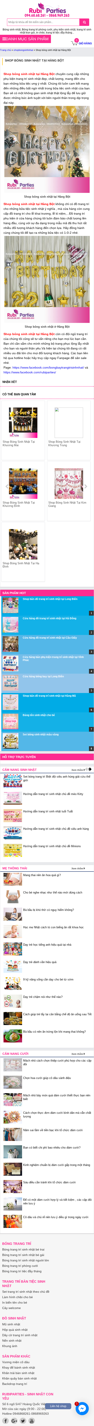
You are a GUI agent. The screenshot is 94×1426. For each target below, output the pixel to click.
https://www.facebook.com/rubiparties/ (29, 372)
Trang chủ (5, 50)
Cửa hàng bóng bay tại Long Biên (43, 676)
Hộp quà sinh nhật (15, 1329)
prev (7, 486)
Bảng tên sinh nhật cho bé (39, 715)
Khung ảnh (9, 1346)
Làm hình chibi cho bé (17, 1297)
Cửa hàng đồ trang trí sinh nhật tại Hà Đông (49, 618)
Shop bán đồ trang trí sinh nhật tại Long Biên (50, 599)
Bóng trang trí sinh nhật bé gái (23, 1255)
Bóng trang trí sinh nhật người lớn (25, 1260)
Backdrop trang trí (14, 1384)
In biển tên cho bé (14, 1302)
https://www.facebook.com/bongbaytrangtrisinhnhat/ (48, 367)
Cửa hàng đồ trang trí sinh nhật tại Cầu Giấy (50, 637)
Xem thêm (77, 770)
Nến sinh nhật (11, 1340)
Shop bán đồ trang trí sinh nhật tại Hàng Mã (49, 695)
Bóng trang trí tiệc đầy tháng (22, 1271)
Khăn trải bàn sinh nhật (18, 1373)
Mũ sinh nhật (11, 1324)
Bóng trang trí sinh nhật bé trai (23, 1249)
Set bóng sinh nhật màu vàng (41, 734)
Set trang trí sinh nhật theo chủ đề (25, 1291)
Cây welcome (11, 1308)
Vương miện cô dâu (16, 1362)
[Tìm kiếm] (84, 22)
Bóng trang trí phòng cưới (20, 1265)
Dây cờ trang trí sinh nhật (19, 1335)
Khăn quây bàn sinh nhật (19, 1378)
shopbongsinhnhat (23, 50)
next (85, 486)
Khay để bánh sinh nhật (18, 1367)
